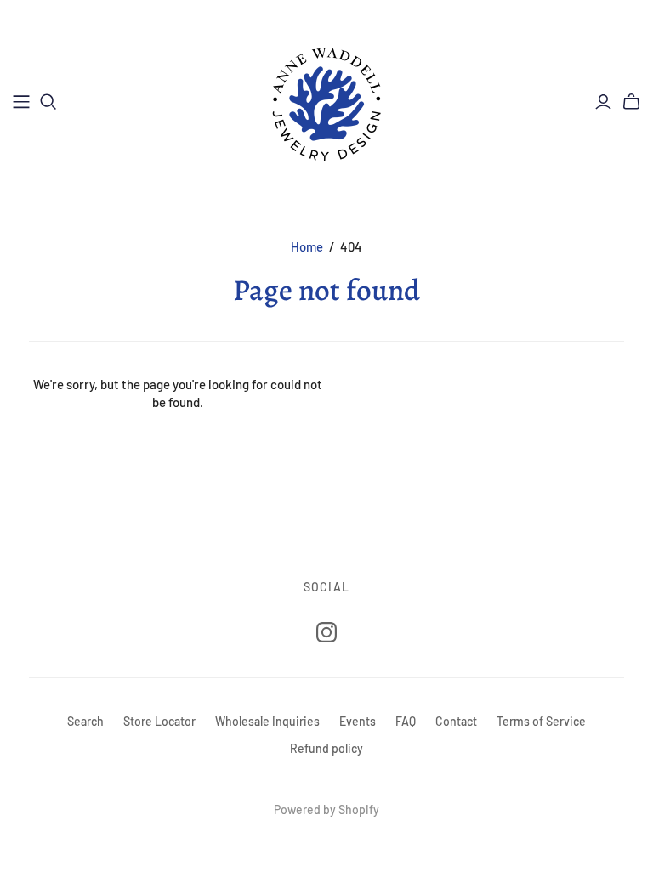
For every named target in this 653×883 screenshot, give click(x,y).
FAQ (405, 721)
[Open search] (48, 101)
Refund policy (326, 748)
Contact (456, 721)
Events (357, 721)
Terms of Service (541, 721)
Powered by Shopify (326, 809)
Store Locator (159, 721)
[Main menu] (21, 101)
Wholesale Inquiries (267, 721)
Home (307, 246)
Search (85, 721)
